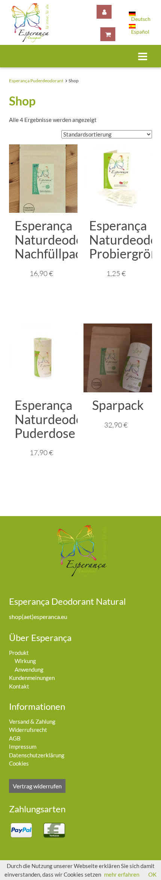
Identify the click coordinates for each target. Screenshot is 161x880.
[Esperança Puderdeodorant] (29, 22)
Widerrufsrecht (28, 729)
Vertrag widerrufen (37, 785)
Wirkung (25, 660)
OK (152, 874)
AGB (15, 738)
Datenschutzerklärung (36, 755)
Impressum (22, 746)
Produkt (19, 652)
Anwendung (29, 669)
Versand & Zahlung (32, 721)
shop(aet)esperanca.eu (38, 616)
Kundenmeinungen (32, 677)
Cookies (19, 763)
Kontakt (19, 686)
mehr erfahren (121, 874)
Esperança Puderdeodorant (36, 80)
